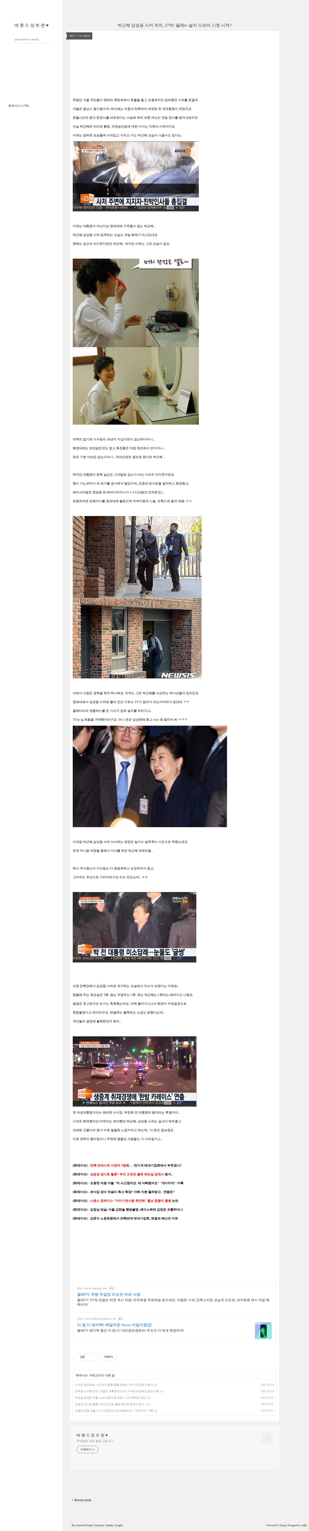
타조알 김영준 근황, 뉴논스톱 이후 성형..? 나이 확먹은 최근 (110, 1397)
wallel (304, 1525)
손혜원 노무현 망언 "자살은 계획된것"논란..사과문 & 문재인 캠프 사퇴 (117, 1391)
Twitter (89, 1525)
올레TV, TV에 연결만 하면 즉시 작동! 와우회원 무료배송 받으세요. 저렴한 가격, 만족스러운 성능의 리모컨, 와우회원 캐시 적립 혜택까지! (173, 1302)
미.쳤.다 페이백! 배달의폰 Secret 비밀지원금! (114, 1325)
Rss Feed (76, 1525)
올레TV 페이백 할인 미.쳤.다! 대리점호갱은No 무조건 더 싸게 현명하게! (130, 1330)
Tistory (282, 1525)
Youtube (109, 1525)
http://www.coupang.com (92, 1288)
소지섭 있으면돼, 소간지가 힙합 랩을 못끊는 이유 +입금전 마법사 (114, 1384)
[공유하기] (88, 1357)
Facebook (99, 1525)
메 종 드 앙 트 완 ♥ (32, 25)
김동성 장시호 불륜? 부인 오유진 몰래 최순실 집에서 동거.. (110, 1404)
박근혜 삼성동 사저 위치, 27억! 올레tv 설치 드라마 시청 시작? (174, 25)
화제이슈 (18, 105)
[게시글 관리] (93, 1357)
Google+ (119, 1525)
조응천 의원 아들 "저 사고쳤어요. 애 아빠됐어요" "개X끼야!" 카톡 (114, 1410)
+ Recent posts (81, 1500)
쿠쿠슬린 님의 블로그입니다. (95, 1441)
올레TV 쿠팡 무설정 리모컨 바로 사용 (108, 1294)
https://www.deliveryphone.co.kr (96, 1318)
